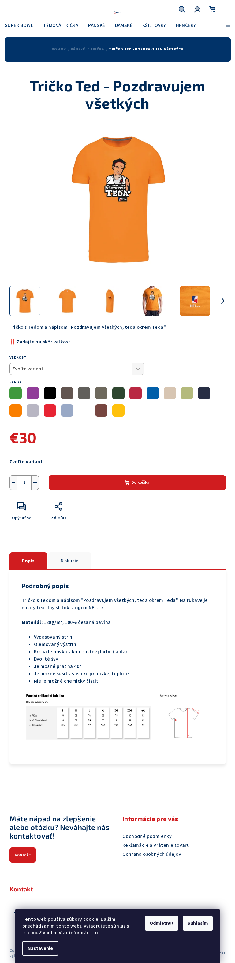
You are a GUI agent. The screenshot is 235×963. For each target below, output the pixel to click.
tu (95, 932)
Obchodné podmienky (147, 836)
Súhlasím (198, 923)
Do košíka (140, 483)
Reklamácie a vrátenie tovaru (156, 845)
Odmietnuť (161, 923)
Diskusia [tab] (70, 560)
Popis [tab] (28, 560)
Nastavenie (40, 948)
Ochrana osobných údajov (151, 854)
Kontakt (23, 855)
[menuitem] (19, 25)
